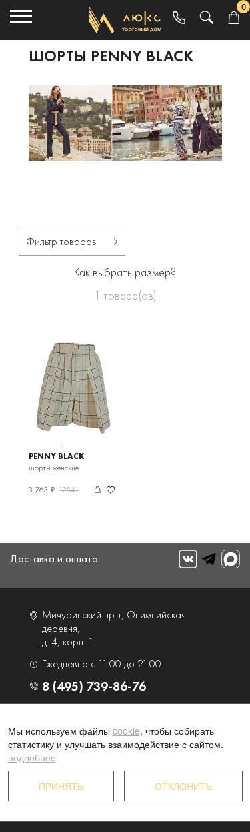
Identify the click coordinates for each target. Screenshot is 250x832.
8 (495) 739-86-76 (94, 686)
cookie (126, 730)
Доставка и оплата (54, 559)
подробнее (32, 757)
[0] (233, 18)
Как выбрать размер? (125, 272)
